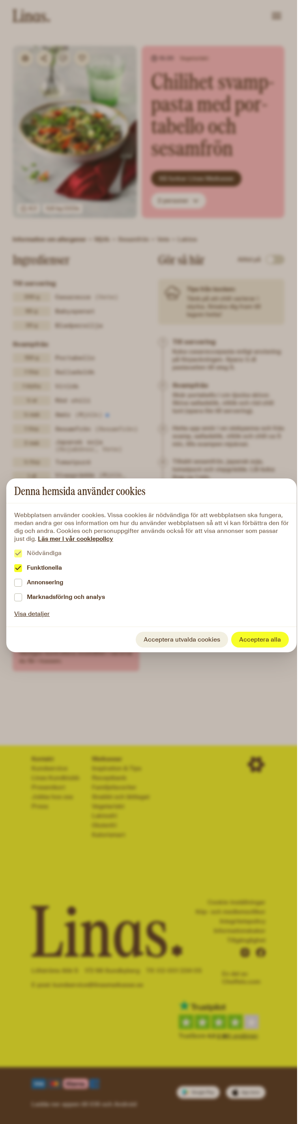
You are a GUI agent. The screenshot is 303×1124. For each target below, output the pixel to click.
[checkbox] (18, 553)
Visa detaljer (32, 614)
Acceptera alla (260, 639)
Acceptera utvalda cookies (182, 639)
